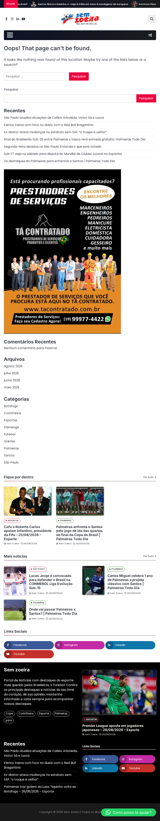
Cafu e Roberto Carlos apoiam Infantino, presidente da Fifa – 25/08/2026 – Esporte (28, 533)
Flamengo (11, 427)
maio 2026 (11, 387)
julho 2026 (11, 373)
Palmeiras (11, 448)
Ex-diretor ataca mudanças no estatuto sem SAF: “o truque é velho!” (55, 132)
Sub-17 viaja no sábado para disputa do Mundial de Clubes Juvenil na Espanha (63, 154)
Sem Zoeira (13, 543)
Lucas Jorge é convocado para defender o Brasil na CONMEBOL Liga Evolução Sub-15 (51, 582)
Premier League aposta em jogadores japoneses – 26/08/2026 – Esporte (113, 728)
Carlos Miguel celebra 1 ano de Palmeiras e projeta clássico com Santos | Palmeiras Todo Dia (130, 582)
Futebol (9, 434)
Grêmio (9, 441)
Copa (9, 713)
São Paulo (11, 462)
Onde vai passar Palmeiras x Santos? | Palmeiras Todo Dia (53, 611)
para (9, 720)
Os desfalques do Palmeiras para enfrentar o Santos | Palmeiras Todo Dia (59, 161)
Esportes (10, 420)
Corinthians (12, 413)
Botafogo (11, 406)
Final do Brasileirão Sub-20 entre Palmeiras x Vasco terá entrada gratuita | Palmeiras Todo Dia (74, 139)
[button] (128, 812)
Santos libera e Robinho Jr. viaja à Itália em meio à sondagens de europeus (75, 4)
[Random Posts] (150, 35)
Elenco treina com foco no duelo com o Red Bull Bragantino (48, 125)
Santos (9, 455)
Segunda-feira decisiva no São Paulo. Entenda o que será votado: (53, 147)
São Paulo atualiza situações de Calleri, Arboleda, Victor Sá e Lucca (54, 118)
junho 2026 (12, 380)
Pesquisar (11, 89)
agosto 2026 (13, 366)
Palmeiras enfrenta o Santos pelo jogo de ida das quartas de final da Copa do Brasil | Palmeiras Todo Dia (79, 533)
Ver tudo (148, 477)
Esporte (44, 713)
